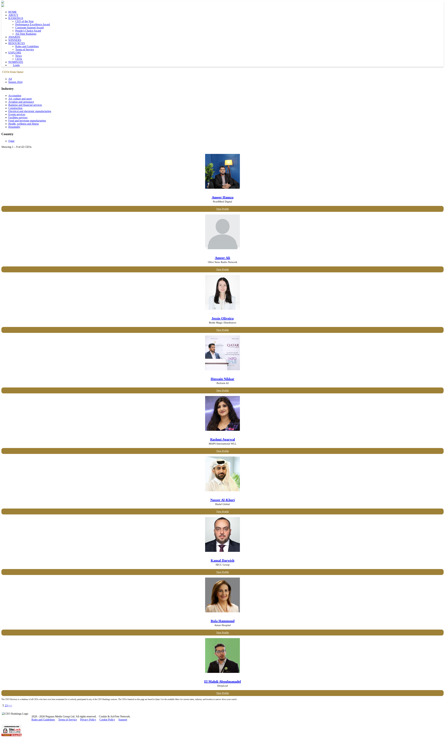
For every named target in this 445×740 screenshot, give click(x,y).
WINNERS (14, 40)
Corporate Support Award (29, 27)
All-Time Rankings (25, 33)
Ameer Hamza (222, 197)
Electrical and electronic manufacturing (29, 111)
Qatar (11, 140)
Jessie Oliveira (223, 318)
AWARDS (14, 36)
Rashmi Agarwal (222, 439)
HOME (12, 11)
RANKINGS (15, 18)
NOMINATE (15, 62)
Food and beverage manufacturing (27, 120)
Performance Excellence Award (32, 24)
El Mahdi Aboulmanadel (222, 681)
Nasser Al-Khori (222, 500)
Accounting (14, 95)
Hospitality (14, 126)
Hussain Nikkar (222, 379)
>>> (9, 705)
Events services (16, 114)
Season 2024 (15, 82)
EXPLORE (14, 52)
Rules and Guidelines (27, 46)
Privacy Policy (88, 719)
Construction (15, 108)
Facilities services (17, 117)
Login (16, 65)
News (18, 55)
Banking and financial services (25, 104)
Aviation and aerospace (21, 101)
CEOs (18, 58)
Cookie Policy (107, 719)
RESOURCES (16, 43)
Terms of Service (24, 49)
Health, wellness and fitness (23, 123)
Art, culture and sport (20, 98)
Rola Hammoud (222, 621)
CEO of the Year (24, 21)
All (10, 78)
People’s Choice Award (28, 30)
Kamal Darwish (222, 560)
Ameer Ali (222, 258)
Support (122, 719)
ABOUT (13, 15)
